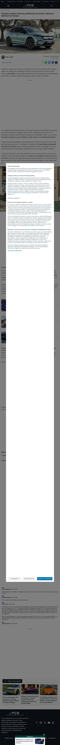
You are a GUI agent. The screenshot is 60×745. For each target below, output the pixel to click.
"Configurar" (14, 225)
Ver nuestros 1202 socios (15, 250)
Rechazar (14, 578)
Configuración (29, 578)
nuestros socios (30, 216)
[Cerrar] (44, 735)
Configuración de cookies (18, 192)
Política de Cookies (13, 191)
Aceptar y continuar (45, 578)
